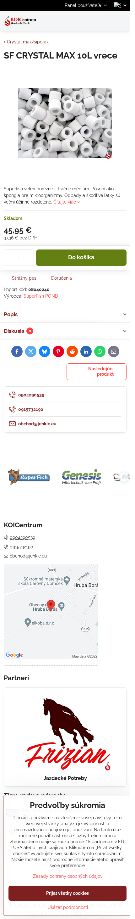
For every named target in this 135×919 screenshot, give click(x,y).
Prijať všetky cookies (67, 893)
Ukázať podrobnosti (67, 907)
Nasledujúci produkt (101, 371)
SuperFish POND (41, 296)
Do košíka (81, 257)
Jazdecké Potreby (65, 778)
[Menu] (122, 21)
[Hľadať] (92, 21)
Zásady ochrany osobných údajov (67, 876)
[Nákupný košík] (107, 21)
